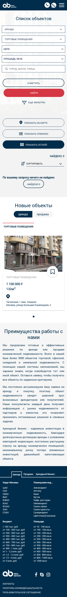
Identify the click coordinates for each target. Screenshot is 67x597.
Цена (7, 49)
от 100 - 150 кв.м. (43, 529)
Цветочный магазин (44, 515)
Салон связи (40, 506)
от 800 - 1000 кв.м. (43, 557)
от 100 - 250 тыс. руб (14, 529)
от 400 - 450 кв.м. (43, 548)
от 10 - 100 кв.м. (42, 526)
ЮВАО (6, 500)
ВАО (5, 497)
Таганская (12, 302)
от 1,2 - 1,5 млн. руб (13, 554)
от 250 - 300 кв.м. (43, 539)
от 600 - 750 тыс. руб (14, 542)
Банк (36, 494)
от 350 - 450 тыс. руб (14, 536)
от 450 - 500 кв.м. (43, 551)
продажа (43, 214)
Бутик (37, 497)
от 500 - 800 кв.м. (43, 554)
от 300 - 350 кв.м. (43, 542)
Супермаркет (41, 512)
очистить (34, 83)
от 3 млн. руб (10, 560)
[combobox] (35, 29)
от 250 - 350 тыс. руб (14, 533)
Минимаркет (40, 503)
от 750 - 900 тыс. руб (14, 545)
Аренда (17, 474)
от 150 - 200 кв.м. (43, 533)
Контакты (8, 583)
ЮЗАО (6, 506)
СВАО (6, 494)
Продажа (28, 474)
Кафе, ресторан (42, 500)
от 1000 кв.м (40, 560)
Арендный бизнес (45, 474)
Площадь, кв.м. (13, 58)
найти (34, 92)
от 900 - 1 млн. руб (12, 548)
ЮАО (5, 503)
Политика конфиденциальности (22, 588)
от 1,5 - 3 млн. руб (12, 557)
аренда (23, 214)
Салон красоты (42, 509)
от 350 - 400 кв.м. (43, 545)
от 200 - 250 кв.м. (43, 536)
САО (5, 490)
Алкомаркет (40, 487)
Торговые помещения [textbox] (18, 39)
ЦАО (5, 487)
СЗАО (6, 512)
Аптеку (37, 490)
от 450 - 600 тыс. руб (14, 539)
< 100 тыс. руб (10, 526)
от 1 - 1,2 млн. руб (12, 551)
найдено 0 (33, 184)
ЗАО (5, 509)
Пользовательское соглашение (22, 592)
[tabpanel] (33, 273)
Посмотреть (33, 253)
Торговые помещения (18, 226)
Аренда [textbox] (9, 29)
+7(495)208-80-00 (47, 5)
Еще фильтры (36, 102)
